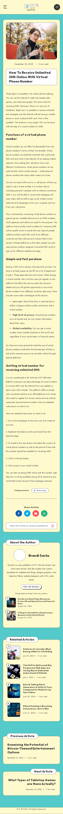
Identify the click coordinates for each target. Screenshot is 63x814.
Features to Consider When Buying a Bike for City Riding (37, 650)
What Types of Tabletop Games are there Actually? (32, 782)
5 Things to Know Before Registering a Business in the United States (35, 614)
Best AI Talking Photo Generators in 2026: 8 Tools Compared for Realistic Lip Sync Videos (37, 688)
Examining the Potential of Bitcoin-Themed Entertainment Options (31, 748)
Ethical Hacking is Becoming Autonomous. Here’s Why (37, 707)
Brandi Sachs (39, 555)
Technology (41, 490)
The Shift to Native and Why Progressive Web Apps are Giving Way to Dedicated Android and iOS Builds (37, 669)
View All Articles (31, 586)
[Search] (57, 7)
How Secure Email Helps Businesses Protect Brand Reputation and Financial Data (36, 601)
